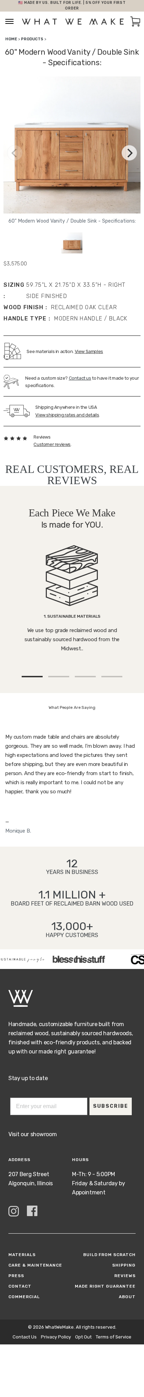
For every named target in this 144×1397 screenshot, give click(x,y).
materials (22, 1254)
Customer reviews (52, 444)
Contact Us (25, 1337)
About (127, 1296)
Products (32, 39)
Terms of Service (113, 1337)
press (16, 1275)
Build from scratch (109, 1254)
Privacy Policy (56, 1337)
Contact (19, 1286)
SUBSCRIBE (110, 1106)
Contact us (80, 378)
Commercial (24, 1296)
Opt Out (83, 1337)
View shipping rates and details (67, 415)
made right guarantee (105, 1286)
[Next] (129, 153)
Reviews (125, 1275)
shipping (124, 1265)
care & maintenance (35, 1265)
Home (11, 39)
